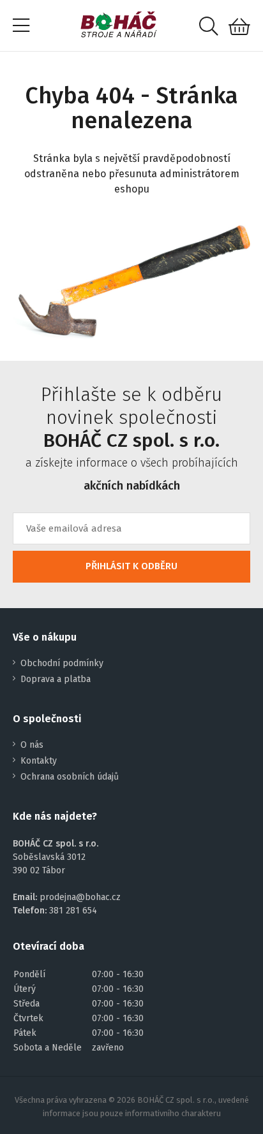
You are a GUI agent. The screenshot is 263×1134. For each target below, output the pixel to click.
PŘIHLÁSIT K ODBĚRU (131, 566)
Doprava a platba (55, 679)
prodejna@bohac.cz (80, 897)
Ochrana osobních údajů (69, 776)
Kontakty (38, 760)
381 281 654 (73, 910)
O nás (31, 744)
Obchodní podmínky (61, 663)
